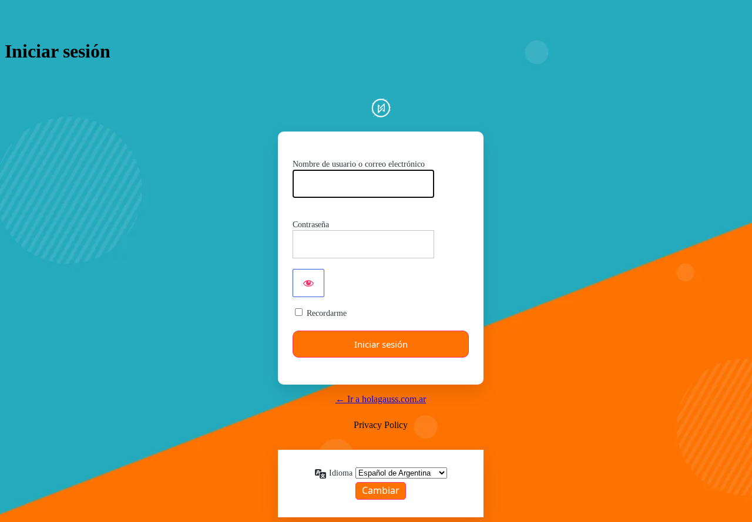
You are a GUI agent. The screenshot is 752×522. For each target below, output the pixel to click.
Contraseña (311, 224)
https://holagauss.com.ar (381, 108)
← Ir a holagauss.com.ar (380, 399)
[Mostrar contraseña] (308, 283)
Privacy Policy (381, 425)
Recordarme (327, 313)
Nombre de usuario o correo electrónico (359, 164)
